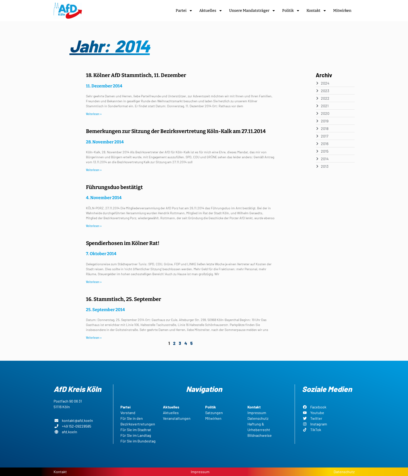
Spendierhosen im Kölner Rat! (122, 243)
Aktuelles (207, 10)
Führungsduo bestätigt (114, 187)
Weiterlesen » (94, 114)
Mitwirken (342, 10)
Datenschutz (344, 471)
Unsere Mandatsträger (249, 10)
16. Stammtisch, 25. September (123, 299)
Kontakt (313, 10)
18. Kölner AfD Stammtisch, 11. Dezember (136, 75)
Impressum (200, 471)
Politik (288, 10)
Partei (181, 10)
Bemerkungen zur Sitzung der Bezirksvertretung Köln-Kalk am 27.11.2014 (176, 131)
